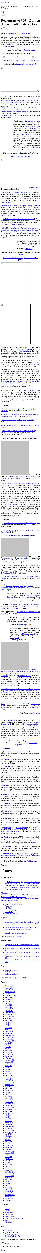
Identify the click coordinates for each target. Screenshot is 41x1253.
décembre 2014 (10, 1126)
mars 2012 (8, 1189)
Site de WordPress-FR (12, 1236)
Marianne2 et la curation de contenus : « (20, 606)
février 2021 (9, 986)
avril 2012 (8, 1187)
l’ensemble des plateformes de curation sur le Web (17, 588)
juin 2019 (8, 1024)
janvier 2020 (9, 1011)
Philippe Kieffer (6, 433)
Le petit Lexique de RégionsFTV (16, 933)
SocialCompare (6, 590)
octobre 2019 (9, 1016)
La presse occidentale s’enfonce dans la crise (17, 425)
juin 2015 (8, 1115)
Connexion (8, 1230)
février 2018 (9, 1054)
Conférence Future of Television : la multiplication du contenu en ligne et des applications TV (20, 672)
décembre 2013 (10, 1149)
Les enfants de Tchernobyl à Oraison (15, 193)
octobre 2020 (9, 994)
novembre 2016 (10, 1083)
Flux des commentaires (12, 1234)
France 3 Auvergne (7, 215)
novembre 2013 (10, 1151)
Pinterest (16, 586)
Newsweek (30, 349)
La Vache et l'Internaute (21, 928)
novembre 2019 (10, 1014)
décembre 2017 (10, 1058)
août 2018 (8, 1043)
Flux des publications (12, 1232)
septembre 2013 (10, 1155)
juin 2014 (8, 1138)
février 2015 (9, 1123)
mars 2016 (8, 1098)
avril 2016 (8, 1096)
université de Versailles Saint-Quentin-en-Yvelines (20, 503)
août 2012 (8, 1179)
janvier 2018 (9, 1056)
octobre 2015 (9, 1107)
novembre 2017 (10, 1060)
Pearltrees (6, 573)
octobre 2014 (9, 1130)
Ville (6, 1220)
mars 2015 (8, 1121)
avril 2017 (8, 1073)
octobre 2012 (9, 1176)
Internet (7, 1211)
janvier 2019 (9, 1033)
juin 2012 (8, 1183)
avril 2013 (8, 1164)
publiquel (11, 33)
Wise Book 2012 (22, 134)
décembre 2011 (10, 1195)
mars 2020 (8, 1007)
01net (16, 614)
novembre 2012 (10, 1174)
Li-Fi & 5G (9, 912)
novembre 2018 (10, 1037)
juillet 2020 (9, 999)
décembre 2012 (10, 1172)
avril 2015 (8, 1119)
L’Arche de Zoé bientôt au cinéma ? (19, 219)
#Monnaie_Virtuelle (11, 914)
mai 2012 (8, 1185)
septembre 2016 (10, 1087)
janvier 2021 (9, 988)
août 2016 (8, 1088)
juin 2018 (8, 1047)
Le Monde (30, 420)
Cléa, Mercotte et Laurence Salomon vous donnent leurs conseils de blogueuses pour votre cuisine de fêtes (20, 229)
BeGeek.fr (14, 573)
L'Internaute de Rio (22, 923)
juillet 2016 (9, 1090)
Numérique (9, 1214)
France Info (5, 532)
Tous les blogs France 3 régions (11, 936)
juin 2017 (8, 1069)
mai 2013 (8, 1162)
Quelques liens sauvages (10, 115)
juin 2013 (8, 1161)
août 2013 (8, 1157)
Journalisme (9, 1212)
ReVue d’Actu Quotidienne (14, 904)
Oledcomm (10, 506)
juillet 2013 (9, 1159)
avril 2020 (8, 1005)
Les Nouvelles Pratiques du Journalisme (15, 112)
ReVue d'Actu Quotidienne (14, 1218)
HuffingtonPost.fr (32, 707)
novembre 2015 (10, 1105)
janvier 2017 (9, 1079)
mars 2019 (8, 1030)
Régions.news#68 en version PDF (25, 64)
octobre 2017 (9, 1062)
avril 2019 (8, 1028)
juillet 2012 (9, 1181)
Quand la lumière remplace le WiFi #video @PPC (21, 523)
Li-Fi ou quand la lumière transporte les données (18, 108)
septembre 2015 (10, 1109)
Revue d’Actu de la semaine (20, 156)
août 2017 (8, 1066)
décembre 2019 (10, 1013)
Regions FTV (20, 60)
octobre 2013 (9, 1153)
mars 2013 (8, 1166)
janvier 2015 (9, 1124)
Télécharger (5, 1243)
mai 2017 (8, 1071)
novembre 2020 (10, 992)
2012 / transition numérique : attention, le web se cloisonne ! (20, 725)
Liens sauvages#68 (28, 634)
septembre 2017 (10, 1064)
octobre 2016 (9, 1085)
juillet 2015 (9, 1113)
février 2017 (9, 1077)
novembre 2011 (10, 1197)
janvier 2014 (9, 1147)
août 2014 (8, 1134)
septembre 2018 (10, 1041)
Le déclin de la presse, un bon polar (14, 420)
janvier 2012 (9, 1193)
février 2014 (9, 1145)
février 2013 (9, 1168)
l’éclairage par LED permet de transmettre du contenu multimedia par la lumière (20, 477)
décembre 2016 (10, 1081)
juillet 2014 (9, 1136)
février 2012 (9, 1191)
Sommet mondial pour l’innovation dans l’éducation (26, 127)
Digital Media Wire (24, 676)
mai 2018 (8, 1049)
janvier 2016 (9, 1102)
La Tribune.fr (29, 698)
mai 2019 (8, 1026)
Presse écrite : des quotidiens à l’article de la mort (18, 431)
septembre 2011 (10, 1200)
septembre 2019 (10, 1018)
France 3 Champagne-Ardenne (14, 224)
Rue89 (12, 416)
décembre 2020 (10, 990)
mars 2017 (8, 1075)
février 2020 (9, 1009)
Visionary (15, 608)
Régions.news (5, 2)
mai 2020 (8, 1003)
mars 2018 (8, 1052)
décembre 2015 (10, 1104)
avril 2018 (8, 1050)
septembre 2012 (10, 1178)
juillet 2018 (9, 1045)
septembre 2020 (10, 995)
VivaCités (8, 908)
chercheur (26, 502)
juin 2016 (8, 1092)
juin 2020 (8, 1001)
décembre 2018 (10, 1035)
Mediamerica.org (7, 685)
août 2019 (8, 1020)
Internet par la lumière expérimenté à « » (21, 530)
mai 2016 (8, 1094)
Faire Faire (36, 478)
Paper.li (20, 254)
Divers (7, 1209)
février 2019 (9, 1031)
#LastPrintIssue (25, 351)
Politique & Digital (11, 910)
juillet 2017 (9, 1068)
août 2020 (8, 997)
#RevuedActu (34, 187)
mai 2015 (8, 1117)
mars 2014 (8, 1143)
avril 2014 (8, 1142)
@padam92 (28, 249)
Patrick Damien (29, 50)
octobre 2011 (9, 1198)
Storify (30, 586)
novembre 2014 (10, 1128)
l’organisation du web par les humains (14, 558)
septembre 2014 (10, 1132)
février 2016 (9, 1100)
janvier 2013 (9, 1170)
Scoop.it (23, 586)
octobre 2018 (9, 1039)
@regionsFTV (7, 60)
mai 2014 (8, 1140)
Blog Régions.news (33, 60)
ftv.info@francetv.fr (8, 46)
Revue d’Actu (7, 96)
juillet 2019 (9, 1022)
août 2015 (8, 1111)
